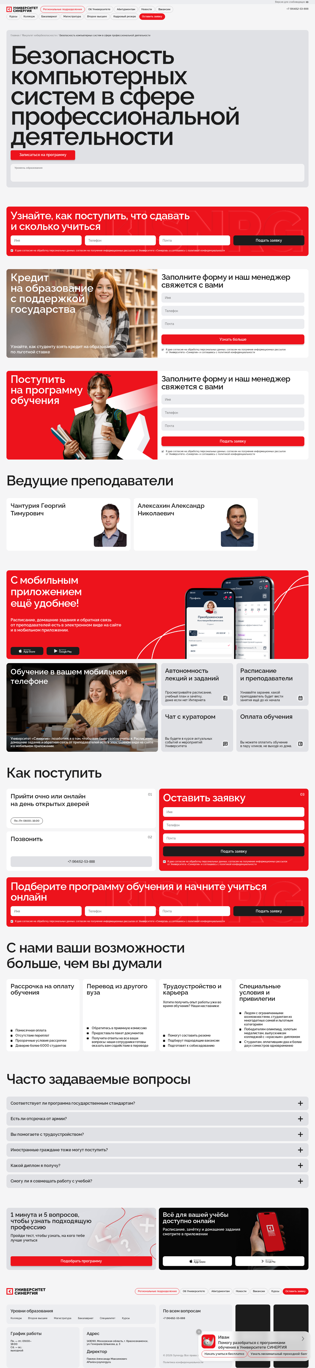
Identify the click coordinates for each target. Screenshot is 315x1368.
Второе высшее (97, 16)
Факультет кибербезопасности (39, 35)
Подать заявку (269, 240)
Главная (15, 35)
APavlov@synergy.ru (99, 1362)
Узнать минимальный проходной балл (279, 1354)
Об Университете (99, 9)
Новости (146, 9)
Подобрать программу (81, 1261)
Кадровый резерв (124, 16)
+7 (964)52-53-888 (298, 8)
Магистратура (72, 16)
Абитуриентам (126, 9)
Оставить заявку (152, 16)
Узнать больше (233, 339)
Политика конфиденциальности (183, 1362)
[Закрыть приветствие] (199, 1332)
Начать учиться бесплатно (224, 1354)
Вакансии (164, 9)
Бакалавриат (49, 16)
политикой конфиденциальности (206, 250)
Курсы (13, 16)
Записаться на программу (42, 155)
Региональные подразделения (62, 9)
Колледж (29, 16)
